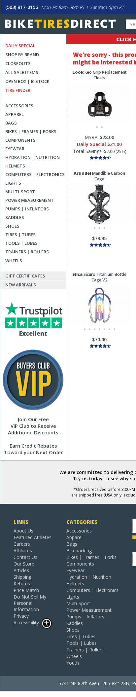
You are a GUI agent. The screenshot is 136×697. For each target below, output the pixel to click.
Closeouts (18, 63)
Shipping (22, 577)
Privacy (21, 616)
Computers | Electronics (35, 174)
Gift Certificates (25, 276)
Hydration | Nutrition (32, 157)
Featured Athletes (32, 537)
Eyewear (14, 149)
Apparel (14, 114)
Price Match (26, 590)
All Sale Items (21, 72)
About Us (23, 531)
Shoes (12, 226)
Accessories (19, 106)
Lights (13, 183)
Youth (72, 663)
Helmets (15, 166)
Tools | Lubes (21, 243)
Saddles (14, 217)
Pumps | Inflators (27, 209)
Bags (11, 123)
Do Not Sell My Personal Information (30, 603)
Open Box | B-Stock (27, 81)
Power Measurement (29, 200)
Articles (21, 570)
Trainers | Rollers (27, 252)
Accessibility (26, 622)
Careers (22, 544)
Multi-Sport (20, 192)
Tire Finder (17, 90)
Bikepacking (79, 550)
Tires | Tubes (20, 235)
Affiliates (23, 550)
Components (20, 140)
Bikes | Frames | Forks (30, 131)
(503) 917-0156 (21, 7)
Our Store (24, 564)
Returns (22, 583)
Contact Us (25, 557)
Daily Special (20, 46)
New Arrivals (20, 285)
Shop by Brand (22, 54)
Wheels (13, 261)
